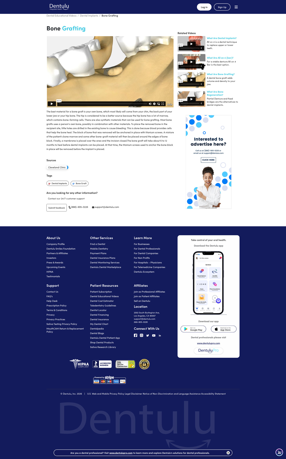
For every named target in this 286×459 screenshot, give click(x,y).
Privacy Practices (55, 319)
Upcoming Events (55, 267)
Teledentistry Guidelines (103, 305)
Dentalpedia (97, 328)
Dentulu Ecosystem (144, 271)
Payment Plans (98, 253)
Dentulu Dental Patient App (105, 337)
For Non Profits (142, 257)
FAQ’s (49, 296)
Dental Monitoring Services (104, 262)
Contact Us (52, 291)
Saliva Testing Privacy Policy (61, 323)
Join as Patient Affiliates (147, 296)
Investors (51, 257)
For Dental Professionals (147, 248)
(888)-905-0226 (79, 206)
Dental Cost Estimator (102, 300)
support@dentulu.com (106, 206)
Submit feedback (56, 207)
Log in (204, 7)
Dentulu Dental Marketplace (105, 267)
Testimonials (53, 276)
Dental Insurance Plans (102, 257)
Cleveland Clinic (57, 167)
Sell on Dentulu (142, 300)
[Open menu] (236, 6)
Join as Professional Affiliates (149, 291)
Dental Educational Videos (61, 15)
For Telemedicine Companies (149, 267)
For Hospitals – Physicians (148, 262)
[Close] (228, 452)
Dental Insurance (99, 319)
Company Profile (55, 244)
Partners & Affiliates (57, 253)
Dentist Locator (98, 310)
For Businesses (142, 244)
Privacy (50, 314)
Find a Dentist (97, 244)
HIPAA (49, 271)
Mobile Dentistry (99, 248)
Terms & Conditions (56, 310)
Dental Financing (99, 314)
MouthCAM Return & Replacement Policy (65, 330)
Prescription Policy (56, 305)
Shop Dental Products (102, 342)
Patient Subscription (101, 291)
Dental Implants (89, 15)
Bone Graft (81, 183)
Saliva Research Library (103, 347)
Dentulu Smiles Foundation (60, 248)
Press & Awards (54, 262)
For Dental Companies (146, 253)
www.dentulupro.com (208, 343)
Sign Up (222, 7)
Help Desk (51, 300)
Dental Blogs (97, 333)
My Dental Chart (99, 323)
